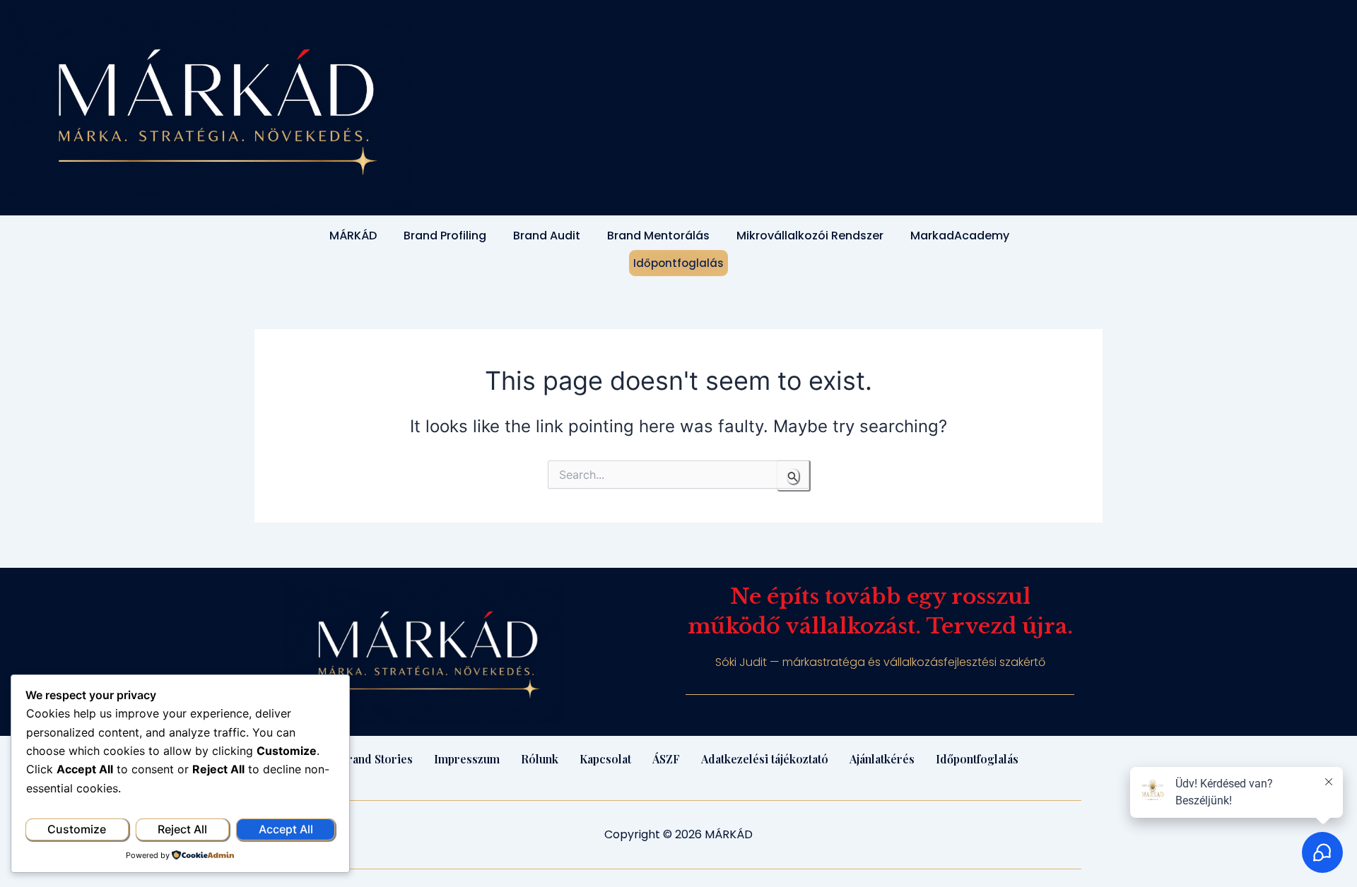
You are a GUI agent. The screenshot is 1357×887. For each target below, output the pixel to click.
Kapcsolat (605, 758)
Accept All (286, 829)
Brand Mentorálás (658, 235)
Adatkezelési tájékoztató (764, 758)
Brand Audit (546, 235)
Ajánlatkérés (882, 758)
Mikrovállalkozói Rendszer (809, 235)
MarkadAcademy (959, 235)
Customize (76, 829)
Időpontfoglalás (678, 263)
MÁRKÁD (353, 235)
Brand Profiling (445, 235)
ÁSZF (666, 758)
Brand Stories (376, 758)
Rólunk (539, 758)
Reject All (182, 829)
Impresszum (467, 758)
